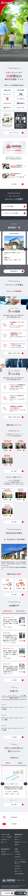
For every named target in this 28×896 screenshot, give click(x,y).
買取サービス (17, 839)
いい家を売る (7, 893)
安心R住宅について (5, 839)
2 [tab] (8, 266)
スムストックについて (14, 133)
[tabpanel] (14, 248)
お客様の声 (17, 851)
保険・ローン (4, 842)
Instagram (14, 817)
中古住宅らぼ (17, 857)
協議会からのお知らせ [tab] (14, 698)
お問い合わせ (17, 868)
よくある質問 (17, 854)
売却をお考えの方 (19, 834)
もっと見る (14, 680)
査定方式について (18, 837)
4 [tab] (6, 52)
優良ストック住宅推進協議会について (20, 862)
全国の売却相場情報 (19, 874)
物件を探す (3, 851)
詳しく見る (14, 184)
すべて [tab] (3, 695)
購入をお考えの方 (5, 849)
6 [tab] (14, 266)
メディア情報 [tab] (23, 695)
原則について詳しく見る (14, 353)
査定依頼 (16, 844)
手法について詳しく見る (14, 417)
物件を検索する (14, 271)
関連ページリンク (18, 871)
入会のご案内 (17, 866)
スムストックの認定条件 (6, 837)
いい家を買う (20, 893)
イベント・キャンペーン (20, 859)
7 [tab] (16, 266)
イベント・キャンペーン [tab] (13, 695)
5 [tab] (13, 266)
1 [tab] (1, 52)
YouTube (14, 824)
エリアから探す (9, 206)
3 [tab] (4, 52)
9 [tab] (19, 266)
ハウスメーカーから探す (11, 213)
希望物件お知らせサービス (7, 854)
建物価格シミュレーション (20, 842)
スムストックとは (5, 834)
